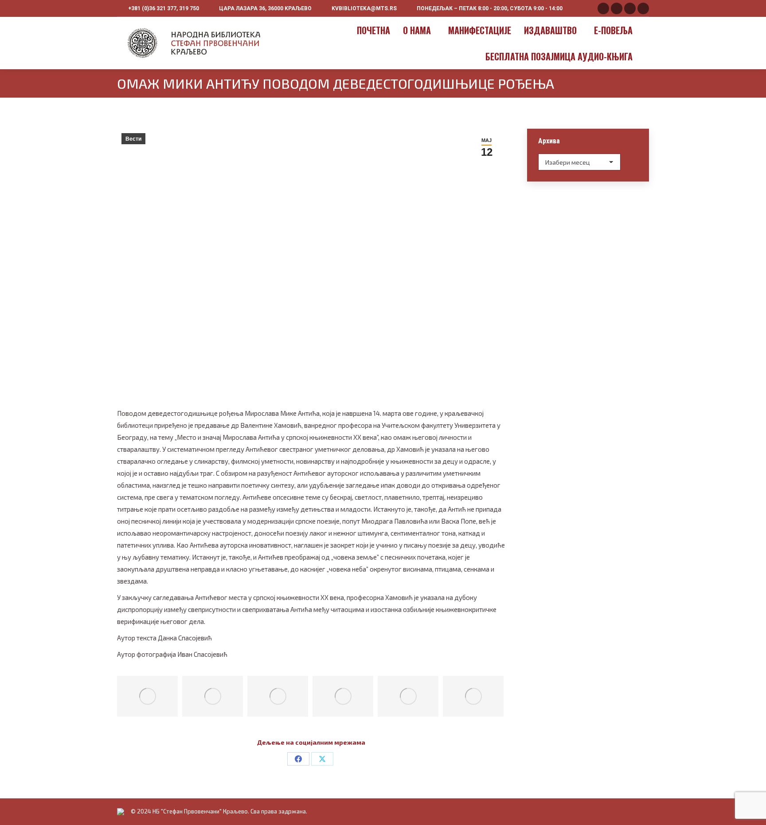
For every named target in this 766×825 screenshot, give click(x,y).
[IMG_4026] (473, 696)
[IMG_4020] (277, 696)
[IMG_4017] (408, 696)
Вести (133, 139)
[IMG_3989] (212, 696)
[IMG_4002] (343, 696)
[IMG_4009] (147, 696)
